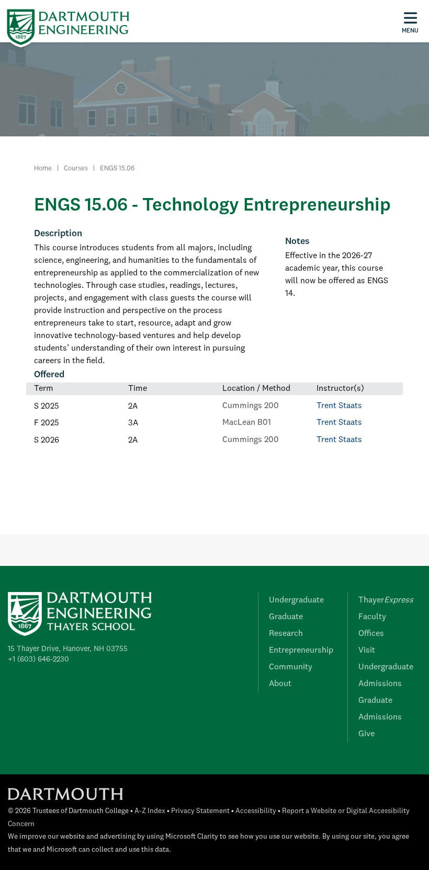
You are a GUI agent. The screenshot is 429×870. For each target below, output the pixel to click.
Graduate (286, 617)
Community (290, 667)
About (280, 684)
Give (366, 734)
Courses (76, 168)
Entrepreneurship (301, 650)
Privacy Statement (200, 811)
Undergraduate (296, 600)
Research (286, 634)
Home (43, 168)
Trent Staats (339, 406)
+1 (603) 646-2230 (38, 659)
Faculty (372, 617)
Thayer (385, 600)
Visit (366, 650)
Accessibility (255, 811)
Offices (371, 634)
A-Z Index (149, 811)
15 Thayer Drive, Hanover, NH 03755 (68, 649)
